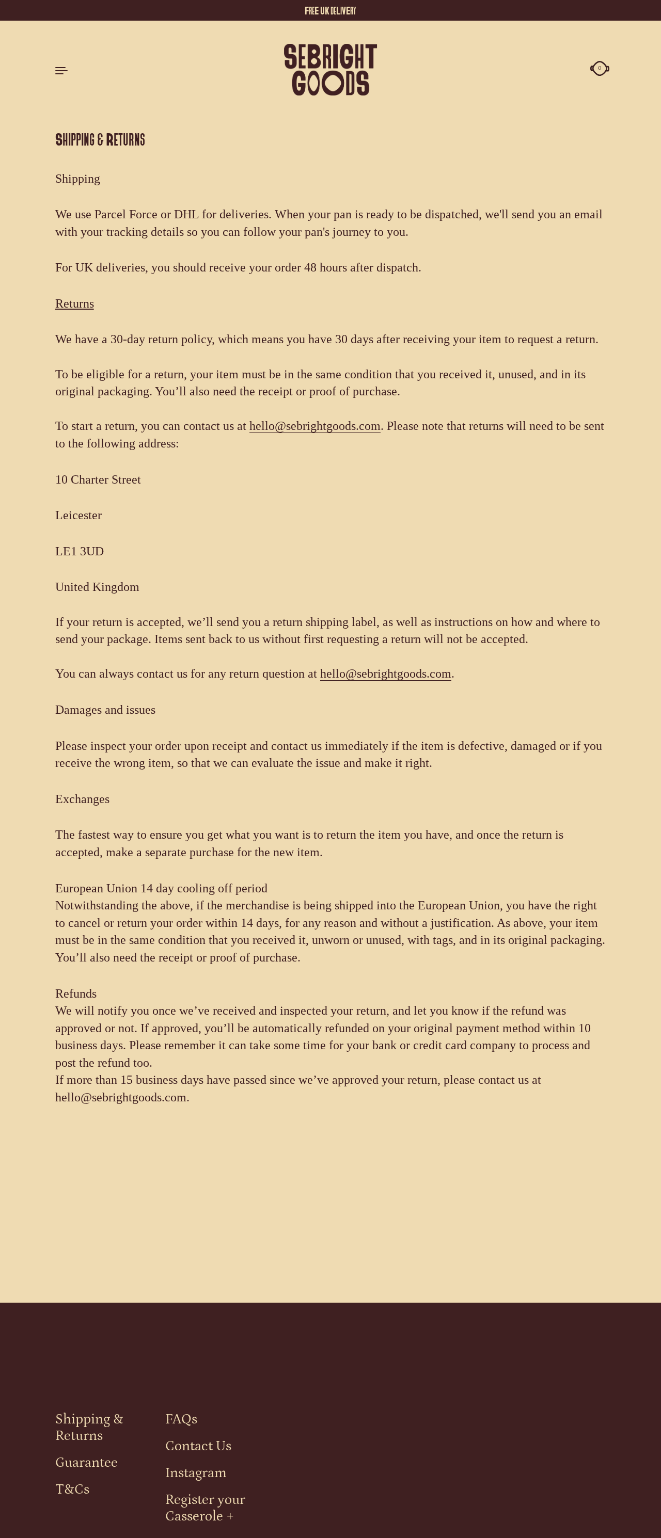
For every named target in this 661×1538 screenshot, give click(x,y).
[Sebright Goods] (330, 69)
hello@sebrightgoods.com (315, 425)
